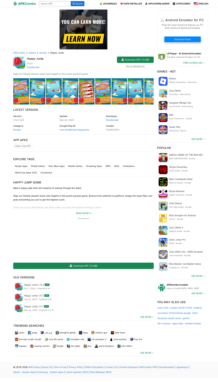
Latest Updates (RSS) (77, 372)
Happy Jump (35, 58)
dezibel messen (193, 323)
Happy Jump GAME (27, 182)
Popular (164, 147)
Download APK (137, 59)
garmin (186, 318)
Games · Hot (166, 71)
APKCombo (19, 52)
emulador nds (77, 339)
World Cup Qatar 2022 (26, 172)
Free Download (192, 62)
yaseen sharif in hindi (181, 307)
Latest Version (25, 109)
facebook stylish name (169, 318)
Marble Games (75, 166)
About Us (47, 367)
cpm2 (21, 332)
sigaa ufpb (177, 323)
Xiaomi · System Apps (24, 372)
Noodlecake (33, 67)
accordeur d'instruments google (174, 313)
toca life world (56, 339)
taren (195, 313)
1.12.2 (18, 120)
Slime (116, 166)
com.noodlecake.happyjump (74, 129)
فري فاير (48, 332)
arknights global (67, 332)
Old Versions (24, 277)
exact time (163, 307)
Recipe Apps (21, 166)
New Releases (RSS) (101, 372)
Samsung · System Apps (51, 372)
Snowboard (46, 172)
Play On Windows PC (135, 66)
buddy (60, 346)
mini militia (126, 346)
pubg (34, 332)
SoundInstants (166, 367)
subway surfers (42, 346)
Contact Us (111, 367)
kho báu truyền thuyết (30, 339)
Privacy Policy (75, 367)
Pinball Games (38, 166)
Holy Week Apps (56, 166)
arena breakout (106, 346)
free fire (138, 339)
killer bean (120, 332)
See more (145, 317)
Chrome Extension (128, 367)
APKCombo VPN (148, 367)
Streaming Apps (94, 166)
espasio (23, 346)
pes (89, 346)
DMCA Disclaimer (94, 367)
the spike (75, 346)
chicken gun (101, 332)
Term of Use (60, 367)
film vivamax (164, 323)
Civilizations (129, 166)
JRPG (108, 166)
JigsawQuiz (182, 367)
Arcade (17, 129)
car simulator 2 (99, 339)
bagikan (198, 307)
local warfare (120, 339)
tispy (85, 332)
